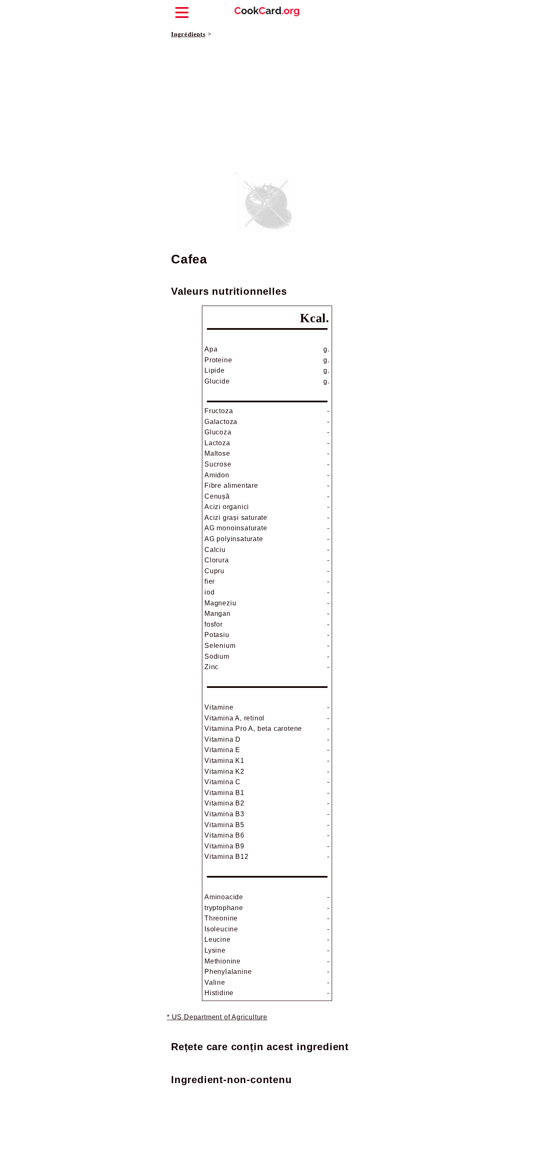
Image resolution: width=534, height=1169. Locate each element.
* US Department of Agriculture (217, 1017)
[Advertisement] (267, 106)
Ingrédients (188, 34)
